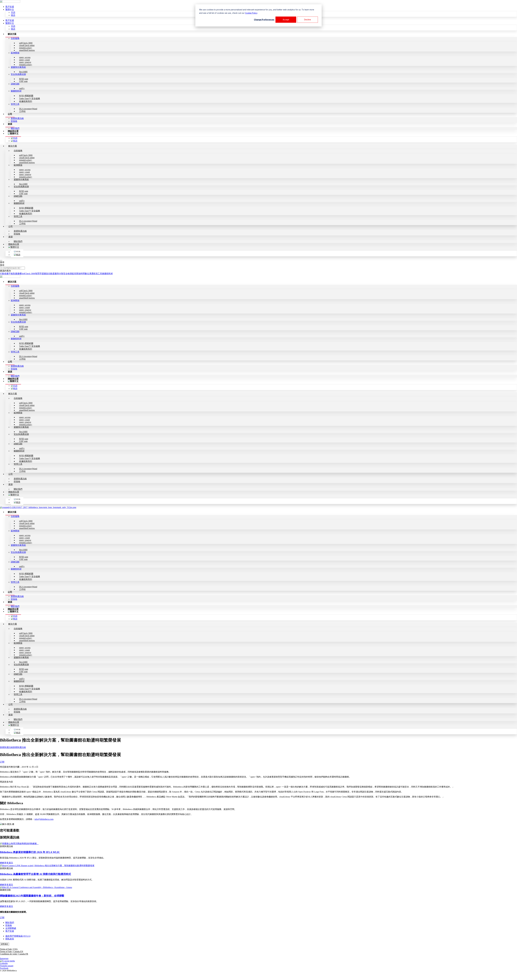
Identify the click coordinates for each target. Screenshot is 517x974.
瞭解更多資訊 (6, 863)
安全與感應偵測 (18, 74)
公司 (10, 114)
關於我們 (15, 128)
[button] (258, 782)
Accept (286, 19)
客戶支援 (9, 7)
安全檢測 (67, 273)
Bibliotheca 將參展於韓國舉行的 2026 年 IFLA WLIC (30, 852)
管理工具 (15, 104)
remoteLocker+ (25, 64)
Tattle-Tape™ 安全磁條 (29, 98)
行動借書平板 (6, 273)
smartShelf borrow (27, 50)
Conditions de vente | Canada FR (14, 954)
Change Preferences (264, 19)
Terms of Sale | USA (9, 949)
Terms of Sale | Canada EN (11, 951)
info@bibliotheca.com (43, 819)
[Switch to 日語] (14, 138)
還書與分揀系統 (18, 67)
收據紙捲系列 (25, 101)
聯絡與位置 (13, 131)
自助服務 (15, 38)
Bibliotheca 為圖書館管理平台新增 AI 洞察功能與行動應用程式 (35, 874)
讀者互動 (15, 84)
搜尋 (2, 262)
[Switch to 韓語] (14, 141)
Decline (307, 19)
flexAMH (23, 72)
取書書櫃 (17, 273)
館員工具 (97, 273)
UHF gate (23, 81)
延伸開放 (15, 53)
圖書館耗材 (16, 91)
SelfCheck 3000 (28, 273)
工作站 (22, 111)
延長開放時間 (78, 273)
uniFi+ (22, 88)
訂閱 (2, 762)
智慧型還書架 (41, 273)
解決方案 (12, 34)
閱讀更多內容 (6, 782)
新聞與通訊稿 (17, 118)
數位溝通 (89, 273)
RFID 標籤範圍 (26, 96)
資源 (10, 124)
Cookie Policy (251, 13)
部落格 (14, 121)
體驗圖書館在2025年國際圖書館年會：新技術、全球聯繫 (32, 895)
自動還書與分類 (55, 273)
